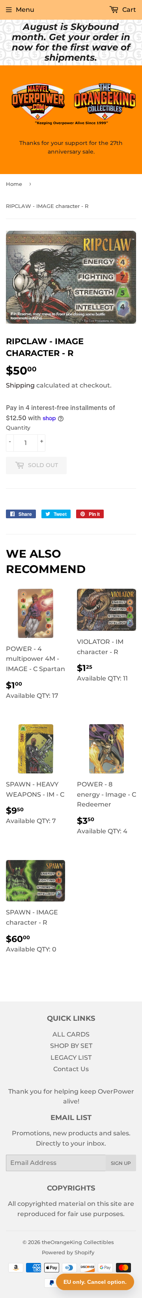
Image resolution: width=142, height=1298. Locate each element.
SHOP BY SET (71, 1046)
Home (14, 184)
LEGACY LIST (71, 1057)
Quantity (18, 427)
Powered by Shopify (68, 1252)
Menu (25, 9)
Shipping (20, 385)
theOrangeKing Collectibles (78, 1242)
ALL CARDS (71, 1034)
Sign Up (121, 1163)
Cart (128, 9)
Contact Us (71, 1069)
